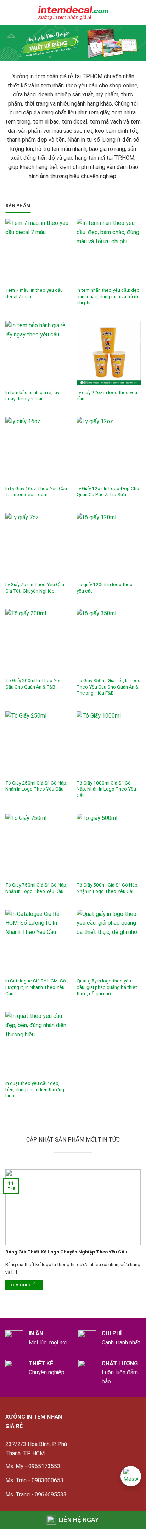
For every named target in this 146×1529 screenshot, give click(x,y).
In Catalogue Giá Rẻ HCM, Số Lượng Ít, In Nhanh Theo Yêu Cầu (35, 987)
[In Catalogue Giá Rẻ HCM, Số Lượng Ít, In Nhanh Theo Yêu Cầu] (37, 942)
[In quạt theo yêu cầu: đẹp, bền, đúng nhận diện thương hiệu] (37, 1044)
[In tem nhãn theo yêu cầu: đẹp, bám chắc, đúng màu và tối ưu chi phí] (109, 251)
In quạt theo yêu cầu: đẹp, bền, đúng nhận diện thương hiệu (34, 1089)
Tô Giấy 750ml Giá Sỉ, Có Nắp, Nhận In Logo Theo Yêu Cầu (36, 888)
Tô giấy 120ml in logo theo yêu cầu (105, 588)
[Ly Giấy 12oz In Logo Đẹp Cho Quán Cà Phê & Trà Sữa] (109, 449)
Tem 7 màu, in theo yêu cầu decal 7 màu (34, 293)
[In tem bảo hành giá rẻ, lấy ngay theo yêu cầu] (37, 353)
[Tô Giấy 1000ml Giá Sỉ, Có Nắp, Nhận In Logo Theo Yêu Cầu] (109, 743)
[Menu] (9, 12)
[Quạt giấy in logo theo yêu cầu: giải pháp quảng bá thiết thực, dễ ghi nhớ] (109, 942)
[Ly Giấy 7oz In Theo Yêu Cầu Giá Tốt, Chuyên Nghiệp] (37, 545)
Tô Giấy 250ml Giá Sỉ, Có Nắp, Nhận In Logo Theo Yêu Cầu (36, 786)
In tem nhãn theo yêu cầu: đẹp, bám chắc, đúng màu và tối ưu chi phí (109, 296)
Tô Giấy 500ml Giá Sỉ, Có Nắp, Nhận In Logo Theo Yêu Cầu (108, 888)
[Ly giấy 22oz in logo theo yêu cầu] (109, 353)
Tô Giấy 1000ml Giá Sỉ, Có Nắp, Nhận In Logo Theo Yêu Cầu (106, 789)
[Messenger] (130, 1476)
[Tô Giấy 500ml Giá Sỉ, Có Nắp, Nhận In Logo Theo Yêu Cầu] (109, 846)
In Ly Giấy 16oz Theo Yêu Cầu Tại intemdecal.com (36, 492)
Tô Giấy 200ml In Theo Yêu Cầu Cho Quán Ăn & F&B (33, 684)
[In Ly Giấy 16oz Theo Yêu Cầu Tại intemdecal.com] (37, 449)
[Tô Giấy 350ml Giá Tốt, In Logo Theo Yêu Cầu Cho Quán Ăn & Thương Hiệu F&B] (109, 641)
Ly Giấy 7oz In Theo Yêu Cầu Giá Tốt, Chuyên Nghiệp (34, 588)
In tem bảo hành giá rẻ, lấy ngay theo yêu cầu (32, 396)
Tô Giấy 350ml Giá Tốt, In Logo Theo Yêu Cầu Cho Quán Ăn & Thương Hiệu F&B (109, 687)
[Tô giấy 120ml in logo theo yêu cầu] (109, 545)
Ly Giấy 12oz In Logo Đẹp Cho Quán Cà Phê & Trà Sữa (108, 492)
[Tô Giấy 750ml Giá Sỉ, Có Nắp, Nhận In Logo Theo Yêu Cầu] (37, 846)
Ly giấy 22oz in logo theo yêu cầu (107, 396)
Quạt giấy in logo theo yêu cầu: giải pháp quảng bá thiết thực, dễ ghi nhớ (107, 987)
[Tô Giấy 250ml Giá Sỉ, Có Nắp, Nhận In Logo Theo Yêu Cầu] (37, 743)
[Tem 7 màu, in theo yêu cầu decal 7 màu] (37, 251)
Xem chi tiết (24, 1285)
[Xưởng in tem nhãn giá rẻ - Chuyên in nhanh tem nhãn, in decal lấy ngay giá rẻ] (73, 13)
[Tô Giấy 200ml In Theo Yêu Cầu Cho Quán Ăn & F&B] (37, 641)
